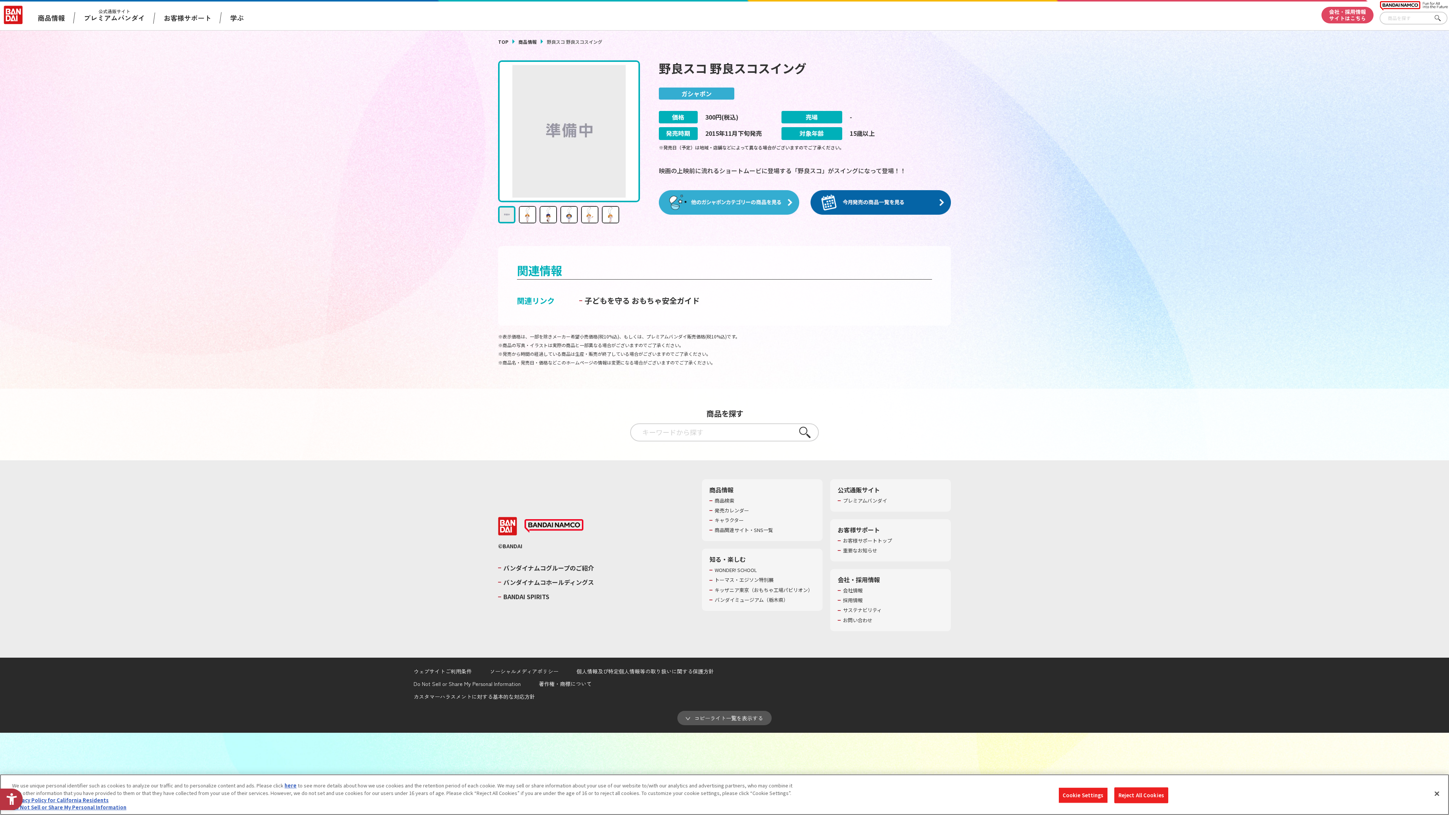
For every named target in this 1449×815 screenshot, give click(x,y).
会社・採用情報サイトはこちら (1347, 15)
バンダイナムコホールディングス (548, 582)
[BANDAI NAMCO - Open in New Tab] (554, 526)
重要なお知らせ (860, 550)
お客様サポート (187, 17)
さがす (1442, 18)
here (291, 785)
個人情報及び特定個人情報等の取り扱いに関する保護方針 (645, 671)
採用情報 (853, 600)
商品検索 (724, 500)
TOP (503, 41)
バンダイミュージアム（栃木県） (751, 600)
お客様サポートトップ (867, 540)
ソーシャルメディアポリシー (524, 671)
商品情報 (527, 41)
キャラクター (729, 520)
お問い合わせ (857, 620)
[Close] (1437, 793)
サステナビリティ (862, 610)
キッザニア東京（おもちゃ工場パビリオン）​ (764, 590)
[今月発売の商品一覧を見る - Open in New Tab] (881, 202)
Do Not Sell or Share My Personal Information (467, 683)
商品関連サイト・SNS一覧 (744, 530)
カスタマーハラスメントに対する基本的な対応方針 (474, 696)
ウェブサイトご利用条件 (443, 671)
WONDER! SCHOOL (736, 570)
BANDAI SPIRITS (526, 596)
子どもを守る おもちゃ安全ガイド (642, 300)
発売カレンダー (732, 510)
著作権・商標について (565, 683)
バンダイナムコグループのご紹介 (548, 568)
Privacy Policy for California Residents (60, 800)
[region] (724, 794)
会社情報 (853, 590)
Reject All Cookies (1141, 795)
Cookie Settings (1083, 795)
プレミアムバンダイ (865, 500)
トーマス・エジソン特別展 (744, 580)
